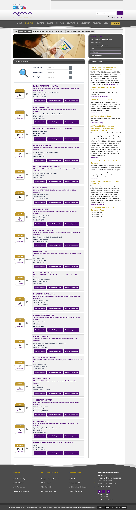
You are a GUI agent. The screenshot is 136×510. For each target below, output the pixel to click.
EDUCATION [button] (29, 23)
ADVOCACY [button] (97, 23)
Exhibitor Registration (71, 100)
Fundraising (94, 52)
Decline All (109, 508)
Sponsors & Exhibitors (73, 31)
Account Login (118, 17)
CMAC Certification (96, 55)
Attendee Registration (55, 100)
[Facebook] (103, 491)
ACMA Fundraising (18, 487)
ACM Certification (96, 43)
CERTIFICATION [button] (72, 23)
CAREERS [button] (50, 23)
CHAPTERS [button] (40, 23)
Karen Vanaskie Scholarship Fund (101, 39)
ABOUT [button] (19, 23)
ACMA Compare (46, 483)
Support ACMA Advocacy (21, 491)
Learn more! (94, 178)
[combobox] (105, 13)
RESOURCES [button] (60, 23)
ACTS (15, 31)
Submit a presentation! (98, 204)
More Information (40, 100)
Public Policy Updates (76, 491)
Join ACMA (115, 23)
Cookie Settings (120, 508)
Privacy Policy (103, 494)
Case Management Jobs (49, 491)
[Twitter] (99, 491)
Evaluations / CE (74, 483)
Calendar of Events (25, 31)
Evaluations (49, 31)
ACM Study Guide (46, 487)
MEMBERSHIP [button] (85, 23)
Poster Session (59, 31)
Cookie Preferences (105, 499)
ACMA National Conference (78, 487)
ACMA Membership (19, 479)
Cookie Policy (103, 496)
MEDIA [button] (106, 23)
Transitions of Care (88, 31)
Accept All (101, 508)
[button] (108, 17)
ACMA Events (73, 479)
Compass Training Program (99, 46)
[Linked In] (108, 491)
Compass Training (38, 31)
